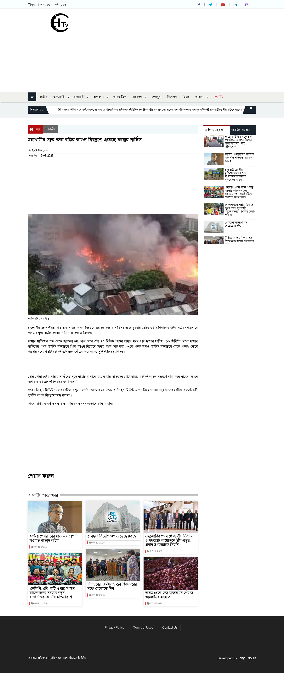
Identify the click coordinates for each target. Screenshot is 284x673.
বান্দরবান (99, 97)
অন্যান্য (199, 97)
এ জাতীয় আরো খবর (43, 495)
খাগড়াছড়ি (59, 97)
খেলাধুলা (156, 97)
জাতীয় (43, 97)
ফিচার (186, 97)
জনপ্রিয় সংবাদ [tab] (240, 130)
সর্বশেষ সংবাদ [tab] (214, 130)
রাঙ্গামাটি (79, 97)
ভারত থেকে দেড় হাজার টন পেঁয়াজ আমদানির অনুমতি (169, 595)
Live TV (218, 97)
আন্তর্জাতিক (119, 97)
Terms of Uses (143, 628)
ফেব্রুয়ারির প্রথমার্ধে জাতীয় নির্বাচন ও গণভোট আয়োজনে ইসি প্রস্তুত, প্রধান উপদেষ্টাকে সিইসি (169, 540)
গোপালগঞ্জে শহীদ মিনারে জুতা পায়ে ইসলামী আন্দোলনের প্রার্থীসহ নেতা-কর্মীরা (240, 210)
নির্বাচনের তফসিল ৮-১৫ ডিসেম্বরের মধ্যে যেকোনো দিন (112, 586)
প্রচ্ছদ (37, 129)
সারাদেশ (137, 97)
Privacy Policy (114, 628)
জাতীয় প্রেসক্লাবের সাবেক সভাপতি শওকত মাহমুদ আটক (162, 110)
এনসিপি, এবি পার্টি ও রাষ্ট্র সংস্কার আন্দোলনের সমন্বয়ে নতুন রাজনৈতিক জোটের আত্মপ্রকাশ (52, 593)
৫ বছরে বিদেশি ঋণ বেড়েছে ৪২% (112, 536)
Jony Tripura (247, 658)
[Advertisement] (142, 61)
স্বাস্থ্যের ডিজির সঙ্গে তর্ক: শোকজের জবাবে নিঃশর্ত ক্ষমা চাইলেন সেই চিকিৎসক (88, 110)
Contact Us (170, 628)
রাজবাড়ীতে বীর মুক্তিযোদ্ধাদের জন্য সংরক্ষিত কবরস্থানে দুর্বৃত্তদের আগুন (233, 110)
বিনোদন (172, 97)
